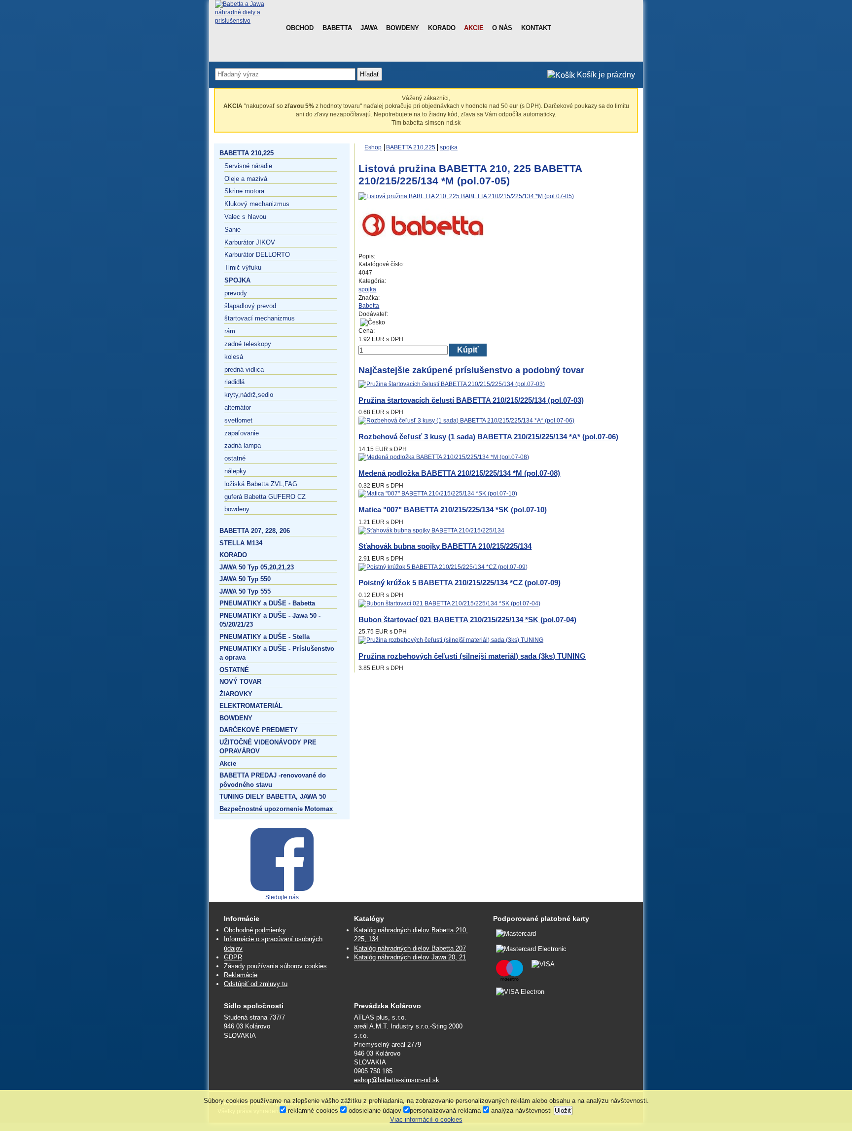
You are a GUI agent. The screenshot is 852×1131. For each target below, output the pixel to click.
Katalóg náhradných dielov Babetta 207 (410, 948)
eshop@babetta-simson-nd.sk (396, 1080)
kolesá (233, 356)
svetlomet (238, 420)
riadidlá (234, 382)
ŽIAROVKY (235, 694)
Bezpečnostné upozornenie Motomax (276, 809)
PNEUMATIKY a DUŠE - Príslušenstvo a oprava (276, 653)
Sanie (232, 229)
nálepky (235, 471)
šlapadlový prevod (250, 306)
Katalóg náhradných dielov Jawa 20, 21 (410, 957)
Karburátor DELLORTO (257, 254)
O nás (502, 28)
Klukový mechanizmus (256, 204)
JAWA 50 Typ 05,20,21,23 (256, 567)
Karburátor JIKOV (249, 242)
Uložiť (563, 1110)
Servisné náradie (248, 166)
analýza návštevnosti (520, 1110)
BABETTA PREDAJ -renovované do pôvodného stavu (272, 780)
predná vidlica (244, 369)
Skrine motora (244, 191)
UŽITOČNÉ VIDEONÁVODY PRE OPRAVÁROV (268, 747)
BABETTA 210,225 (246, 153)
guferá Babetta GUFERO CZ (265, 496)
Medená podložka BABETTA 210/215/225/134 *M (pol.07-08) (459, 473)
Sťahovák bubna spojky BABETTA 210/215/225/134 (445, 546)
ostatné (235, 458)
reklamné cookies (312, 1110)
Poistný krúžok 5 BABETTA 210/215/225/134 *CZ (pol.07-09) (459, 582)
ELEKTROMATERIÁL (251, 705)
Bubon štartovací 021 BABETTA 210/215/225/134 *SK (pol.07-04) (467, 619)
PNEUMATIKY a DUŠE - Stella (264, 636)
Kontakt (536, 28)
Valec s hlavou (245, 216)
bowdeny (236, 509)
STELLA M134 (240, 543)
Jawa (369, 28)
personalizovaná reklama (445, 1110)
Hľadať (369, 74)
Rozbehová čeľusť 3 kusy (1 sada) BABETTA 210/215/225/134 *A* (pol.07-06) (488, 436)
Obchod (300, 28)
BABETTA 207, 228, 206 (254, 530)
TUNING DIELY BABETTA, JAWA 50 (272, 796)
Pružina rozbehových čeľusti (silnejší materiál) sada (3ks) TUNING (472, 656)
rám (229, 331)
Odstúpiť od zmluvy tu (255, 984)
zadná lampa (242, 445)
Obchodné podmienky (255, 930)
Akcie (474, 28)
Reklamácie (240, 975)
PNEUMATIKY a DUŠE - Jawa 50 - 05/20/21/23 (269, 620)
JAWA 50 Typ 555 (245, 591)
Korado (442, 28)
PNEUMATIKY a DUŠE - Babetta (267, 603)
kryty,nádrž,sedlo (248, 394)
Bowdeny (402, 28)
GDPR (233, 957)
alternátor (237, 407)
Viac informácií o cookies (426, 1119)
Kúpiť (468, 350)
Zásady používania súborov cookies (275, 966)
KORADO (233, 555)
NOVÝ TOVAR (240, 681)
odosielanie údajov (374, 1110)
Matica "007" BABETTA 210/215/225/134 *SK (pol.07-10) (452, 509)
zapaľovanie (241, 433)
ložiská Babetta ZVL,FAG (260, 484)
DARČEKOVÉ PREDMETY (258, 730)
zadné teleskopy (247, 344)
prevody (235, 293)
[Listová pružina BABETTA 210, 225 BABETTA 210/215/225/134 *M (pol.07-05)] (466, 196)
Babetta (337, 28)
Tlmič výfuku (242, 267)
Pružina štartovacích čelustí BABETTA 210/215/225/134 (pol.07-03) (471, 400)
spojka (237, 280)
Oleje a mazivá (245, 178)
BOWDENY (235, 718)
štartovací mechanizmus (259, 318)
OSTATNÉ (234, 669)
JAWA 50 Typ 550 (245, 579)
